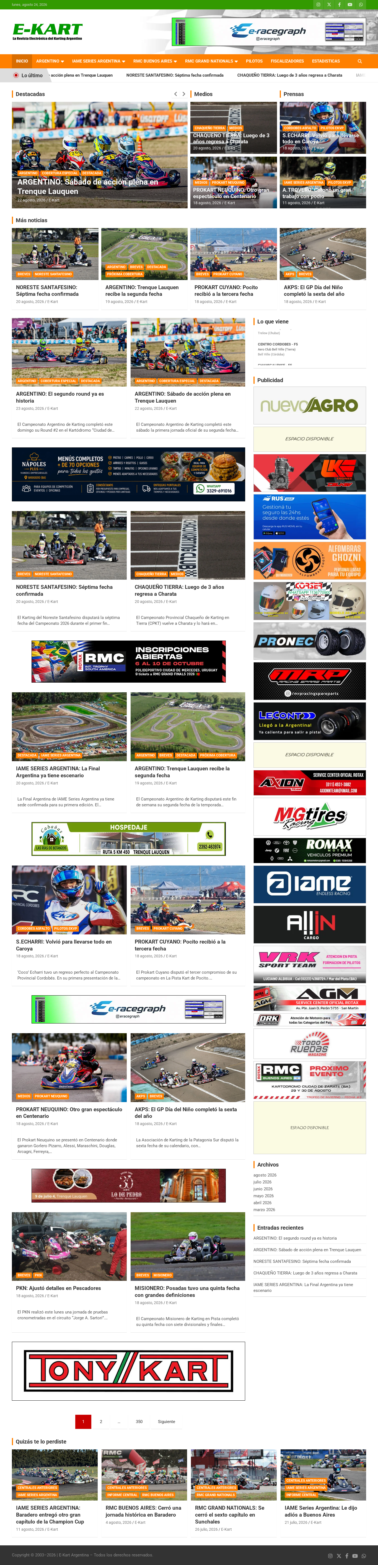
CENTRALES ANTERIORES (37, 1488)
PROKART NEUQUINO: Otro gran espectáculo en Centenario (231, 193)
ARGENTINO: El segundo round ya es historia (295, 1238)
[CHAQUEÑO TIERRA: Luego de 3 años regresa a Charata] (187, 545)
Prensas (294, 94)
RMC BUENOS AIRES (152, 61)
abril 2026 (262, 1202)
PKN (38, 1275)
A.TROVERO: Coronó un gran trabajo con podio (317, 193)
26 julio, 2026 (206, 1529)
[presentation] (176, 94)
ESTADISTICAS (326, 61)
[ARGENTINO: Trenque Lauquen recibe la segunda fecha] (187, 726)
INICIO (22, 61)
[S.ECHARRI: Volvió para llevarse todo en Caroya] (69, 899)
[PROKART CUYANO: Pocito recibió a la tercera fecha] (187, 899)
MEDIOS (235, 128)
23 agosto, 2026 (30, 408)
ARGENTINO (47, 61)
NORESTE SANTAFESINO (53, 274)
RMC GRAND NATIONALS (209, 61)
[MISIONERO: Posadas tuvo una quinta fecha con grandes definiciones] (187, 1246)
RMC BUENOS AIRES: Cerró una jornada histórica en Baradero (143, 1511)
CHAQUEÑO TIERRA (210, 128)
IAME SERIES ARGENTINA (96, 61)
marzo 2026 (264, 1209)
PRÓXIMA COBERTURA (125, 274)
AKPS (290, 274)
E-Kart (54, 200)
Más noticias (31, 220)
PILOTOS (254, 61)
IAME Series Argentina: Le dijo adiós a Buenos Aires (321, 1511)
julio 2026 (262, 1182)
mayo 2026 (263, 1195)
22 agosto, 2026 (149, 408)
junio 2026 (263, 1188)
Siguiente (166, 1421)
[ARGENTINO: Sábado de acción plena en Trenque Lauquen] (187, 352)
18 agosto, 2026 (207, 203)
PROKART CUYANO (227, 274)
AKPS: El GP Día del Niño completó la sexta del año (314, 290)
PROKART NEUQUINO (228, 183)
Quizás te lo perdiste (41, 1441)
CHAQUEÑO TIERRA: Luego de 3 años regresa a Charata (195, 75)
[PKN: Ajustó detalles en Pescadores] (69, 1246)
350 (139, 1421)
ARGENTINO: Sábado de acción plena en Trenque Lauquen (307, 1249)
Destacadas (30, 94)
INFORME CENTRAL (122, 1495)
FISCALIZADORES (287, 61)
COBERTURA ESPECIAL (58, 381)
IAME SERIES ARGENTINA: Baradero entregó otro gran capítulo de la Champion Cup (50, 1515)
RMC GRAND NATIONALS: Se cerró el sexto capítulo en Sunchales (229, 1515)
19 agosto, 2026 (119, 301)
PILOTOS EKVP (332, 128)
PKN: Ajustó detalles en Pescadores (58, 1288)
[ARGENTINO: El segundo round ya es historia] (69, 352)
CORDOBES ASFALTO (300, 128)
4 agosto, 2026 (118, 1522)
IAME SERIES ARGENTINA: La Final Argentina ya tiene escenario (58, 772)
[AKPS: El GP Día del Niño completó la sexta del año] (187, 1067)
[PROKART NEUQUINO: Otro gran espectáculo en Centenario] (69, 1067)
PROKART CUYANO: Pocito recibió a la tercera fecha (226, 290)
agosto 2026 (264, 1175)
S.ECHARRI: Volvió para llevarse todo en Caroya (321, 138)
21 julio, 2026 (296, 1522)
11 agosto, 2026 (296, 203)
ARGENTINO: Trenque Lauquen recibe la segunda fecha (142, 290)
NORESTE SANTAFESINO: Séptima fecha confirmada (81, 75)
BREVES (24, 274)
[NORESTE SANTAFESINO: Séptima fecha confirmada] (69, 545)
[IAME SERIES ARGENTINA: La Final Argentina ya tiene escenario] (69, 726)
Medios (203, 94)
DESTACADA (28, 173)
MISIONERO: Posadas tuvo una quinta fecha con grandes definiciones (187, 1291)
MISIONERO (163, 1275)
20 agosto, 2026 (31, 200)
